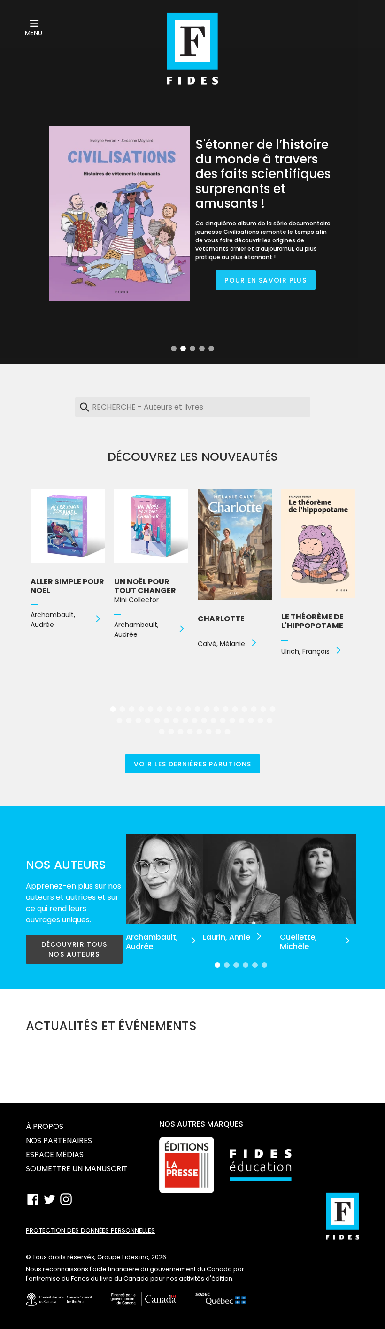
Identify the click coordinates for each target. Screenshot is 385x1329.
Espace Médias (55, 1154)
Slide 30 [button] (222, 720)
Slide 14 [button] (235, 709)
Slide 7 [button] (169, 709)
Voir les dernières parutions (192, 764)
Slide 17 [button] (263, 709)
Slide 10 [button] (197, 709)
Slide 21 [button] (138, 720)
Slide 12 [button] (216, 709)
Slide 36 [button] (161, 731)
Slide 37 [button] (171, 731)
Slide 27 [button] (194, 720)
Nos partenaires (59, 1140)
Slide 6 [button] (159, 709)
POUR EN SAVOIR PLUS (265, 280)
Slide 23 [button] (157, 720)
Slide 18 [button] (272, 709)
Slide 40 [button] (199, 731)
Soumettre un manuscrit (77, 1168)
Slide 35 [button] (269, 720)
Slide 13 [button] (225, 709)
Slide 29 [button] (213, 720)
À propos (44, 1126)
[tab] (174, 348)
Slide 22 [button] (147, 720)
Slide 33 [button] (251, 720)
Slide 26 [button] (185, 720)
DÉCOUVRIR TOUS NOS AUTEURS (74, 949)
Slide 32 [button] (241, 720)
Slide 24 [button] (166, 720)
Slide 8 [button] (178, 709)
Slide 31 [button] (232, 720)
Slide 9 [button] (188, 709)
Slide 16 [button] (253, 709)
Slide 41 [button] (208, 731)
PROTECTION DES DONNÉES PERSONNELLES (90, 1230)
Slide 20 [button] (128, 720)
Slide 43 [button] (227, 731)
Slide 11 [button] (206, 709)
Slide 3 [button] (192, 348)
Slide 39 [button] (189, 731)
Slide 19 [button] (119, 720)
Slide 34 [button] (260, 720)
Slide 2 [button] (183, 348)
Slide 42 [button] (218, 731)
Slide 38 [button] (180, 731)
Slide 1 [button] (174, 348)
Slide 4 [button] (202, 348)
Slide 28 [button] (204, 720)
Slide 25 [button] (175, 720)
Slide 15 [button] (244, 709)
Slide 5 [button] (211, 348)
